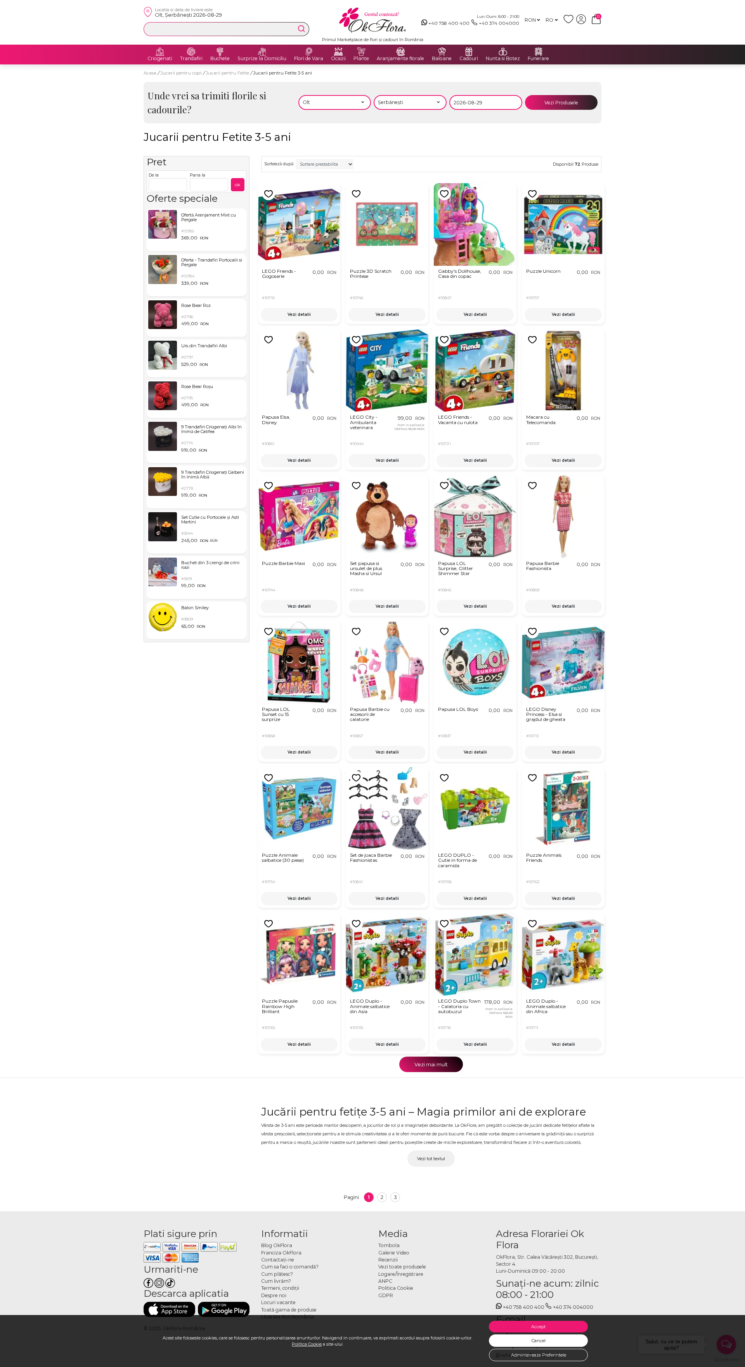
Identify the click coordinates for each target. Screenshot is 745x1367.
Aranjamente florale (400, 58)
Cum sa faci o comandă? (290, 1267)
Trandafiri (191, 58)
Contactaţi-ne (277, 1260)
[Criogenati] (160, 51)
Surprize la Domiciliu (261, 58)
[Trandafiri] (191, 51)
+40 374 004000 (499, 23)
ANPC (385, 1281)
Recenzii (388, 1260)
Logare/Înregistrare (400, 1274)
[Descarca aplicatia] (169, 1309)
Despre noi (273, 1295)
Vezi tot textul (431, 1158)
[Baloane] (442, 51)
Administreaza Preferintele (538, 1355)
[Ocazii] (338, 51)
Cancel (539, 1340)
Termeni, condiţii (280, 1288)
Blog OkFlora (276, 1245)
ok (237, 184)
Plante (361, 58)
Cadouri (468, 58)
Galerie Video (393, 1253)
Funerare (538, 58)
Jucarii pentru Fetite (228, 73)
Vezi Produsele (561, 103)
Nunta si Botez (503, 58)
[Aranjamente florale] (400, 51)
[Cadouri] (468, 51)
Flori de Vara (308, 58)
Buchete (220, 58)
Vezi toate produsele (402, 1267)
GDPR (385, 1295)
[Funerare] (538, 51)
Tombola (389, 1245)
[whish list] (569, 22)
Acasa (150, 73)
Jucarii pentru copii (181, 73)
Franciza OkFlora (281, 1253)
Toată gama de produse (289, 1310)
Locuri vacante (278, 1302)
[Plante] (361, 51)
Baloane (442, 58)
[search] (301, 28)
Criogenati (159, 58)
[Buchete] (220, 51)
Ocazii (338, 58)
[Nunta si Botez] (503, 51)
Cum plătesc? (277, 1274)
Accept (538, 1326)
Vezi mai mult (431, 1064)
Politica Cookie (307, 1344)
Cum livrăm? (276, 1281)
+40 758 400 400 (449, 23)
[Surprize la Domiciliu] (262, 51)
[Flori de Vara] (309, 51)
